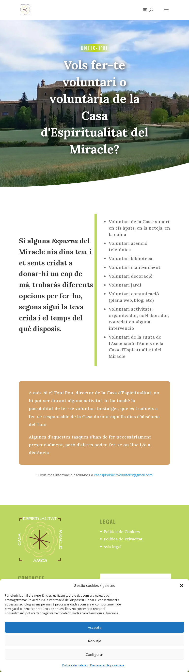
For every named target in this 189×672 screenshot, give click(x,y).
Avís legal (112, 546)
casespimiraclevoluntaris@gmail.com (123, 475)
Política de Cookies (122, 531)
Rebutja (94, 640)
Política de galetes (75, 665)
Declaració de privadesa (107, 665)
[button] (181, 585)
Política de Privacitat (123, 538)
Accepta (94, 627)
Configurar (94, 654)
